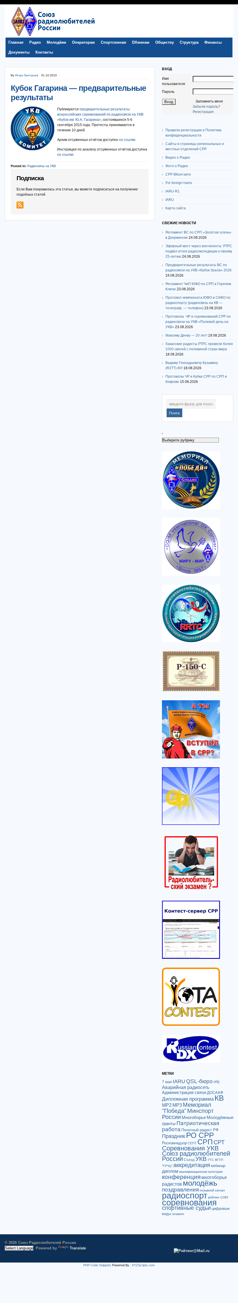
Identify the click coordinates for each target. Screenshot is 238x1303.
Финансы (213, 42)
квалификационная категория (201, 1171)
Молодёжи (56, 42)
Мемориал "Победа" (186, 1108)
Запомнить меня (209, 101)
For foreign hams (178, 183)
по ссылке (65, 155)
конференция (181, 1176)
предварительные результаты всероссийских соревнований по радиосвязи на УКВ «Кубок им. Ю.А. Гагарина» (100, 114)
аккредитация (191, 1165)
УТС (211, 1159)
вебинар (218, 1166)
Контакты (44, 52)
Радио (35, 42)
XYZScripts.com (143, 1265)
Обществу (164, 42)
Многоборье (194, 1117)
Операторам (83, 42)
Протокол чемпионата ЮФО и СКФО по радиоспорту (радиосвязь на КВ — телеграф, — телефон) (197, 303)
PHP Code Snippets (97, 1265)
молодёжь (200, 1183)
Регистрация (203, 112)
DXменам (140, 42)
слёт (224, 1197)
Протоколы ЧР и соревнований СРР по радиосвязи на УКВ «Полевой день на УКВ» (198, 321)
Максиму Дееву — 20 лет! (186, 335)
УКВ (201, 1158)
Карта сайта (175, 208)
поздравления (180, 1190)
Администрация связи (184, 1092)
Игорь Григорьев (26, 75)
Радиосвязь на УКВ (41, 166)
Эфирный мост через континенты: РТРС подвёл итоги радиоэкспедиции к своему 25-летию (198, 251)
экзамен (178, 1214)
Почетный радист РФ (200, 1130)
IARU (169, 200)
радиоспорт (184, 1195)
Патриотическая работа (190, 1126)
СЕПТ (192, 1143)
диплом (170, 1171)
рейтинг (213, 1197)
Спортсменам (113, 42)
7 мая (167, 1082)
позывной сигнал (212, 1190)
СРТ (219, 1142)
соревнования (189, 1202)
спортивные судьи (186, 1208)
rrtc (217, 1081)
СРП (205, 1142)
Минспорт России (188, 1114)
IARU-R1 (172, 191)
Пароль (168, 92)
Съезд (189, 1160)
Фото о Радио (176, 166)
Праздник (173, 1136)
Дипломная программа (188, 1099)
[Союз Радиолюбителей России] (52, 36)
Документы (19, 52)
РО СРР (200, 1135)
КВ (219, 1098)
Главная (16, 42)
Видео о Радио (177, 157)
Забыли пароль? (206, 107)
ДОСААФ (215, 1092)
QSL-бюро (199, 1081)
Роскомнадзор (174, 1143)
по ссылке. (127, 140)
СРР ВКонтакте (178, 174)
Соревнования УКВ (190, 1148)
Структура (189, 42)
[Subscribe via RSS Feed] (20, 204)
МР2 (167, 1105)
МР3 (177, 1105)
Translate (78, 1248)
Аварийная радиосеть (185, 1087)
